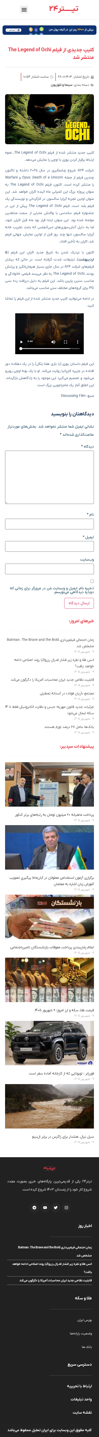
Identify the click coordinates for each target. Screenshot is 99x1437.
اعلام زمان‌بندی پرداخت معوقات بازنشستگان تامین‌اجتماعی (52, 947)
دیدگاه (87, 447)
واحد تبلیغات (81, 1399)
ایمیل (88, 537)
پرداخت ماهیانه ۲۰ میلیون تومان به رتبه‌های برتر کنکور (54, 814)
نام (90, 515)
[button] (24, 9)
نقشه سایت (82, 1412)
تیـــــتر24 (63, 9)
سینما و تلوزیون (62, 85)
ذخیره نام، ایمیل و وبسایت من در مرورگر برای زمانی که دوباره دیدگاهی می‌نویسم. (52, 590)
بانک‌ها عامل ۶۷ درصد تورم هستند (69, 727)
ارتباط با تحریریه (79, 1386)
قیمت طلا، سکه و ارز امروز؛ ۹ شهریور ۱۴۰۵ (64, 1010)
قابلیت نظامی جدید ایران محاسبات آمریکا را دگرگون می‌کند (52, 679)
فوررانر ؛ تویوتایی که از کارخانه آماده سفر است (61, 1073)
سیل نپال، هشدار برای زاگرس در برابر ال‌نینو (63, 1136)
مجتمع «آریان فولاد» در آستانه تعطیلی (67, 693)
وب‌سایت (87, 560)
